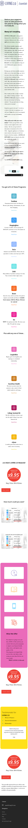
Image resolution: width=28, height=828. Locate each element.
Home (3, 812)
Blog (3, 816)
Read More (14, 210)
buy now (6, 490)
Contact (4, 819)
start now (6, 691)
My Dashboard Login (6, 821)
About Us (4, 814)
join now (6, 777)
